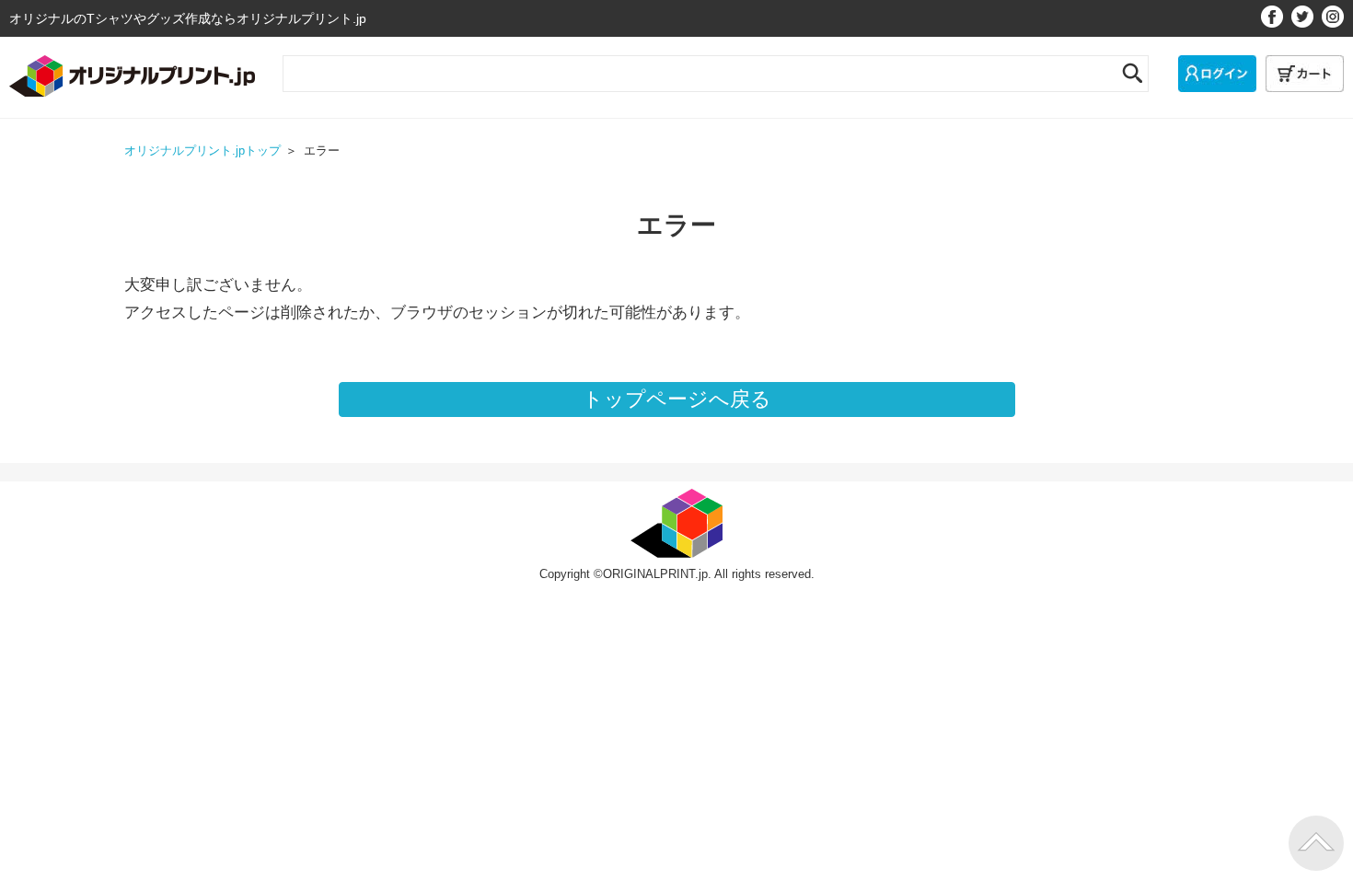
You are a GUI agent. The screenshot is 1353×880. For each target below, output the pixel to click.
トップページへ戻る (677, 399)
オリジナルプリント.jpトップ (202, 151)
